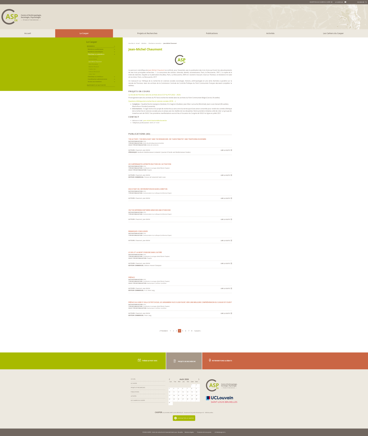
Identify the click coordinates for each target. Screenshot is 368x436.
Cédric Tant (92, 74)
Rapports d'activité (96, 85)
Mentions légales (189, 432)
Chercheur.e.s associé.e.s (96, 54)
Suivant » (197, 331)
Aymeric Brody (93, 59)
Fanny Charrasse (93, 57)
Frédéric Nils (92, 69)
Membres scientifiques (95, 52)
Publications (212, 33)
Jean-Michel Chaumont (95, 62)
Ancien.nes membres (95, 81)
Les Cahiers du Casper (333, 33)
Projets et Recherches (147, 33)
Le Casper (84, 33)
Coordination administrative (97, 79)
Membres (91, 46)
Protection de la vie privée (204, 432)
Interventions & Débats (222, 361)
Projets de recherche (187, 361)
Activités (270, 33)
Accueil (27, 33)
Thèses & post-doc (149, 361)
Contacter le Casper (185, 418)
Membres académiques (95, 49)
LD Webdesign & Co (220, 432)
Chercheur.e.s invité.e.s (95, 77)
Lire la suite (225, 150)
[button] (114, 46)
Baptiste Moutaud (94, 67)
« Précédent (163, 331)
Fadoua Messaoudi (94, 72)
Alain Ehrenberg (93, 64)
